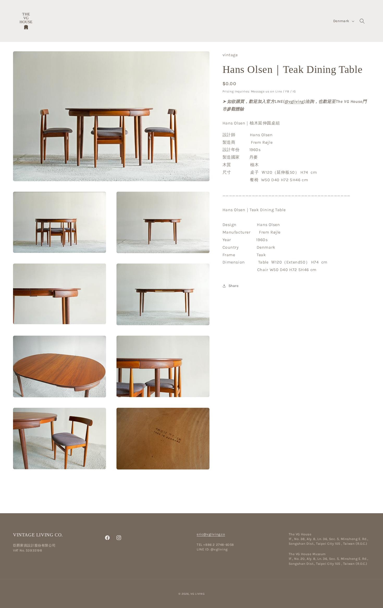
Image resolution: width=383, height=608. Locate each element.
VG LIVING (197, 594)
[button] (362, 21)
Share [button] (233, 286)
